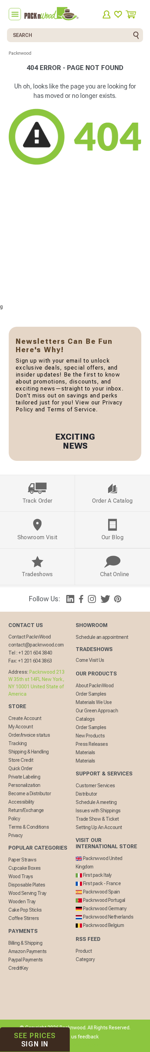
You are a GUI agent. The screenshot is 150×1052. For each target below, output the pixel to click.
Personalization (24, 785)
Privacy (15, 835)
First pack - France (101, 883)
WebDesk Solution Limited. (90, 1045)
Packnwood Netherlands (107, 917)
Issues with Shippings (98, 810)
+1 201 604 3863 (35, 661)
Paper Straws (22, 860)
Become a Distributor (29, 793)
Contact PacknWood (29, 637)
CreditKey (18, 968)
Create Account (24, 718)
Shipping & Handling (28, 752)
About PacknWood (95, 685)
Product (84, 951)
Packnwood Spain (101, 892)
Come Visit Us (90, 660)
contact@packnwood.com (36, 645)
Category (85, 959)
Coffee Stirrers (23, 918)
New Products (90, 735)
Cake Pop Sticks (25, 910)
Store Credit (20, 760)
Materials (85, 752)
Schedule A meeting (96, 802)
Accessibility (21, 802)
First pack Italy (97, 875)
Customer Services (95, 785)
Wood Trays (20, 876)
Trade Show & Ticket (97, 819)
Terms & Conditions (28, 827)
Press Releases (92, 744)
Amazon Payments (27, 951)
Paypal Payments (25, 959)
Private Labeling (24, 777)
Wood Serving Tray (27, 893)
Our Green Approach (97, 710)
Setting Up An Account (99, 827)
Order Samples (91, 694)
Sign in (35, 1039)
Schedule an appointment (102, 637)
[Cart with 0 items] (133, 14)
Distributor (86, 794)
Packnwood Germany (104, 908)
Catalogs (85, 719)
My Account (20, 726)
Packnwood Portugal (103, 900)
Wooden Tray (22, 901)
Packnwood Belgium (103, 925)
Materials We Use (94, 702)
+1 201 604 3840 (35, 653)
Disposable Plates (26, 885)
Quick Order (20, 768)
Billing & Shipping (25, 943)
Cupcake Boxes (24, 868)
